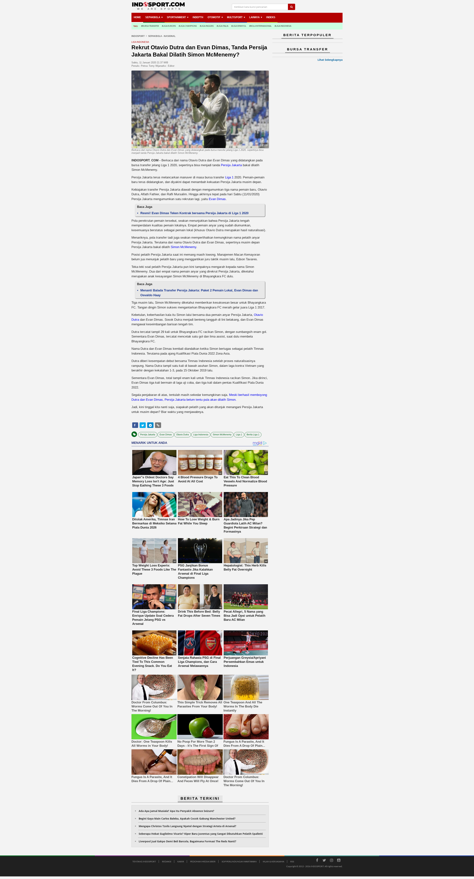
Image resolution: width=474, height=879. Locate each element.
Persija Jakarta (231, 165)
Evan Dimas (217, 199)
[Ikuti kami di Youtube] (339, 861)
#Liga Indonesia (283, 26)
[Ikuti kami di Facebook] (317, 861)
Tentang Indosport (144, 861)
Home (137, 17)
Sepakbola (152, 17)
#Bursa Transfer (150, 26)
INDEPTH (198, 17)
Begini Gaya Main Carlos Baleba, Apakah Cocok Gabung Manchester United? (187, 818)
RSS (292, 861)
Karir (180, 861)
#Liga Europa (169, 26)
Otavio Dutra (182, 434)
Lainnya (254, 17)
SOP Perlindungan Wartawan (239, 861)
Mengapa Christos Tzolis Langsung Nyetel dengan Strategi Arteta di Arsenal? (187, 826)
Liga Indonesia (200, 434)
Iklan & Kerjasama (273, 861)
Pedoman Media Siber (203, 861)
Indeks (270, 17)
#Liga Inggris (207, 26)
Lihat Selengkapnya (330, 60)
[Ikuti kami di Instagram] (331, 861)
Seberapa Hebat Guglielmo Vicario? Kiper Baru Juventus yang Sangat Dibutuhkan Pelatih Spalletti (201, 833)
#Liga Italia (222, 26)
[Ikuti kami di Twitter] (324, 861)
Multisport (235, 17)
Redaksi (166, 861)
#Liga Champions (188, 26)
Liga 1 (229, 177)
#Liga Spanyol (238, 26)
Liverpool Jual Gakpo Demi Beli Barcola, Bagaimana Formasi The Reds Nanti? (187, 841)
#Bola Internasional (260, 26)
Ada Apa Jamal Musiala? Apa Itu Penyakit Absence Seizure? (176, 811)
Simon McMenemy (183, 247)
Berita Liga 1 (253, 434)
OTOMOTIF (214, 17)
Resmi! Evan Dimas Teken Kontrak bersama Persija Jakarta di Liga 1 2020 (194, 213)
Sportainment (176, 17)
